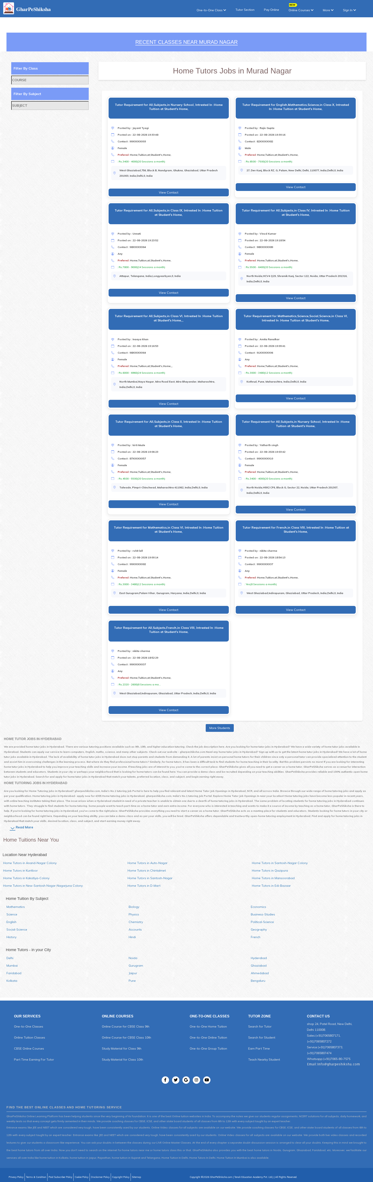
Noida (133, 958)
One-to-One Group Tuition (208, 1048)
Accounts (135, 929)
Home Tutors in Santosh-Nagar (150, 878)
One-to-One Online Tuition (208, 1037)
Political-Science (262, 922)
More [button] (327, 10)
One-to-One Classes (28, 1026)
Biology (134, 907)
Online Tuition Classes (29, 1037)
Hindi (132, 937)
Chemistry (136, 922)
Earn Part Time (259, 1048)
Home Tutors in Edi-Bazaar (271, 886)
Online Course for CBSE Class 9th (125, 1026)
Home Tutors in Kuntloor (20, 870)
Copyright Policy (121, 1177)
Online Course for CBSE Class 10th (126, 1037)
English (11, 922)
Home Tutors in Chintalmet (147, 870)
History (11, 937)
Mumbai (12, 966)
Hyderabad (259, 958)
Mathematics (15, 907)
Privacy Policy (16, 1177)
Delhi (9, 958)
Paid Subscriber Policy (60, 1177)
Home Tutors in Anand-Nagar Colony (30, 863)
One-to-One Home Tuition (208, 1026)
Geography (259, 929)
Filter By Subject (27, 94)
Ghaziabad (259, 966)
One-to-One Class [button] (210, 10)
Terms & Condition (36, 1177)
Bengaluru (258, 981)
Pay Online (271, 10)
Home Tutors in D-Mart (144, 886)
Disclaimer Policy (100, 1177)
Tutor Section (244, 10)
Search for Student (261, 1037)
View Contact (168, 192)
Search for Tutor (260, 1026)
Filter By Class (26, 68)
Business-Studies (263, 914)
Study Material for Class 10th (122, 1059)
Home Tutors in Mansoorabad (273, 878)
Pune (132, 981)
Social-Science (16, 929)
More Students (219, 728)
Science (11, 914)
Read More (24, 827)
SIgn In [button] (348, 10)
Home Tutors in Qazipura (270, 870)
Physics (134, 914)
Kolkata (11, 981)
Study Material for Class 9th (121, 1048)
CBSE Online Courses (29, 1048)
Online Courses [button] (300, 10)
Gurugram (136, 966)
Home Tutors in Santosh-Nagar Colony (280, 863)
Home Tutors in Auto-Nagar (148, 863)
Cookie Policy (82, 1177)
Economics (258, 907)
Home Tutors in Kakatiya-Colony (26, 878)
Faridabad (13, 973)
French (255, 937)
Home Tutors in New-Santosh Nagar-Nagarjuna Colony (43, 886)
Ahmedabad (260, 973)
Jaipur (133, 973)
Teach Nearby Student (264, 1059)
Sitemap (136, 1177)
